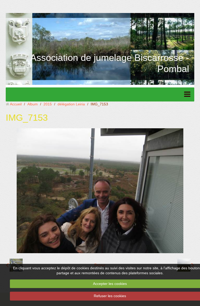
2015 (47, 104)
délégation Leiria (71, 104)
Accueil (16, 104)
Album (32, 104)
